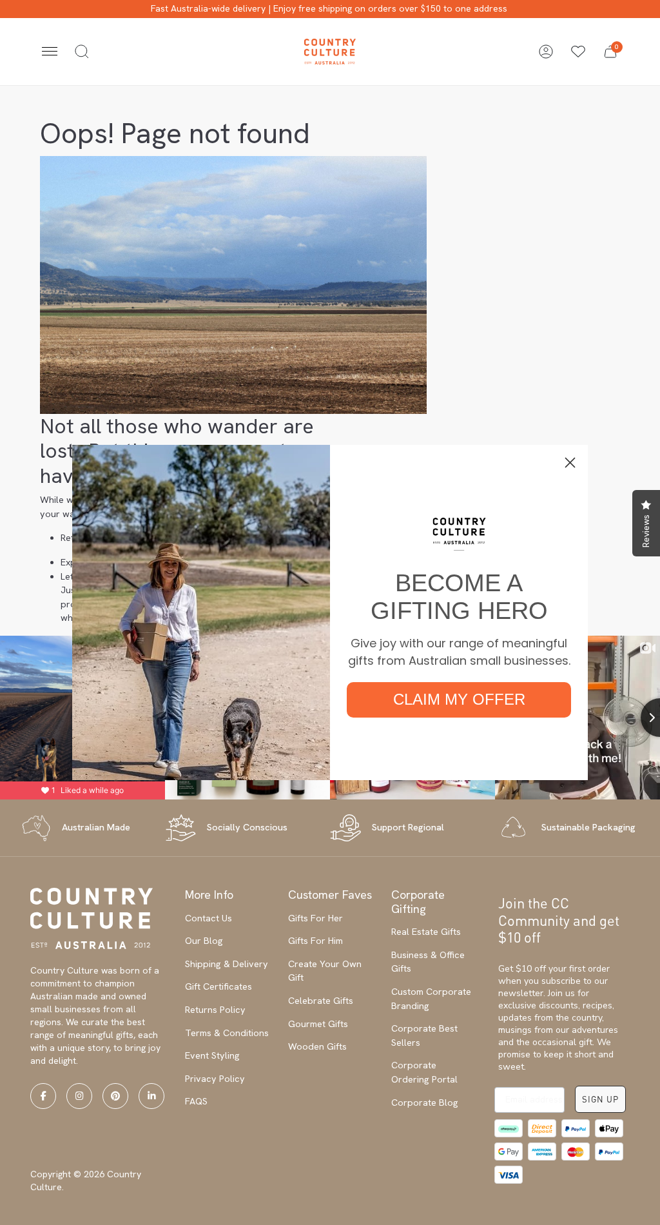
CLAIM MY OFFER (459, 699)
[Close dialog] (570, 462)
